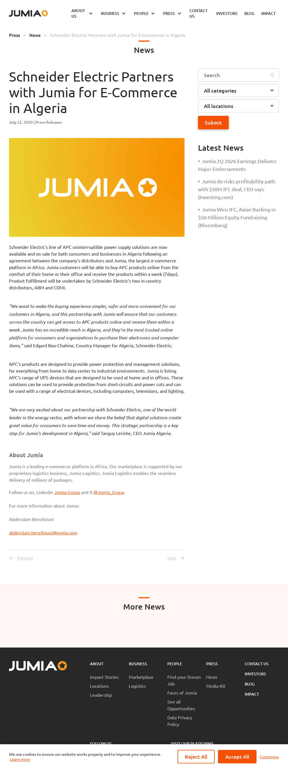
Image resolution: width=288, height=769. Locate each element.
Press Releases (48, 122)
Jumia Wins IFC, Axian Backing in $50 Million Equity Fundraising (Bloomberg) (237, 217)
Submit (213, 122)
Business (138, 663)
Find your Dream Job (184, 680)
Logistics (137, 686)
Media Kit (215, 686)
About (97, 663)
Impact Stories (104, 677)
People (174, 663)
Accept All (237, 756)
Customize (269, 756)
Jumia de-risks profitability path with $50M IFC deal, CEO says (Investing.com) (236, 189)
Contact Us (257, 663)
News (34, 35)
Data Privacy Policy (179, 720)
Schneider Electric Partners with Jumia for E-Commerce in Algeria (117, 35)
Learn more (20, 759)
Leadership (101, 695)
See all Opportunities (181, 705)
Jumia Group (67, 492)
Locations (99, 686)
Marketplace (141, 677)
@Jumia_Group (108, 492)
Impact (252, 694)
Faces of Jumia (182, 692)
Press (14, 35)
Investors (255, 673)
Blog (250, 684)
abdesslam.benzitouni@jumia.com (43, 532)
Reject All (196, 756)
